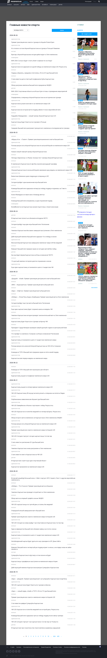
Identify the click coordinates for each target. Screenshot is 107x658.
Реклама (84, 647)
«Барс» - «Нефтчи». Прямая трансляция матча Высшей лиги (30, 291)
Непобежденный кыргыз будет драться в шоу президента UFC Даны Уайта (36, 541)
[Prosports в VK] (13, 651)
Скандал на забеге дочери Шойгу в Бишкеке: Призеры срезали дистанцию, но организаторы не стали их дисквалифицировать (87, 199)
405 (58, 636)
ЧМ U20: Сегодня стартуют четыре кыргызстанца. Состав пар (31, 436)
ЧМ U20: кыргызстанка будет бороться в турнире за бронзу (30, 585)
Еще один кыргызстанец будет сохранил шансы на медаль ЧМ (31, 309)
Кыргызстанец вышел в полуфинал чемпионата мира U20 (30, 376)
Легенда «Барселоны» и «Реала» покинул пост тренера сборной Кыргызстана (36, 158)
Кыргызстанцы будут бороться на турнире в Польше (28, 122)
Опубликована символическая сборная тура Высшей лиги (30, 399)
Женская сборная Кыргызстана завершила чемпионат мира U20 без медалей (36, 243)
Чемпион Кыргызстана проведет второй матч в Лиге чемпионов (33, 492)
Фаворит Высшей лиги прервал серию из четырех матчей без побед (33, 249)
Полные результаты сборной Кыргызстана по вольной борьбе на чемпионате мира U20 (40, 145)
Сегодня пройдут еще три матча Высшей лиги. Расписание (30, 303)
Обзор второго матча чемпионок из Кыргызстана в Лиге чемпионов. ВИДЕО (36, 418)
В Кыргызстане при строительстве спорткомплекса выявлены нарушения (35, 628)
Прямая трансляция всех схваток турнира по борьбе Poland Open (32, 42)
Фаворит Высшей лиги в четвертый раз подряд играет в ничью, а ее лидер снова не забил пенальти (41, 548)
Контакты (19, 647)
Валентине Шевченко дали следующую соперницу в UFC (30, 176)
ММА (28, 4)
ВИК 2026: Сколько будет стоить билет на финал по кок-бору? (31, 61)
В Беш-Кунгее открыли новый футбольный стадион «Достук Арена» (87, 126)
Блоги (31, 1)
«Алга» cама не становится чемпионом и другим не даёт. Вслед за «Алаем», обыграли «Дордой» (87, 277)
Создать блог (88, 34)
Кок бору (16, 4)
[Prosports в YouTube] (19, 651)
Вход (95, 1)
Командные (53, 4)
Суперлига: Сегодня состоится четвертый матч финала (86, 226)
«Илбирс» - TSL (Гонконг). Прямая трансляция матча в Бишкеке (32, 486)
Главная (26, 1)
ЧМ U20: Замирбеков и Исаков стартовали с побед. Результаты (32, 405)
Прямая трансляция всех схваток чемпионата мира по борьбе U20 (33, 430)
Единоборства (36, 4)
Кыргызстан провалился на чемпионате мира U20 (27, 467)
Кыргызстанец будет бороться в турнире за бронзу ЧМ (29, 321)
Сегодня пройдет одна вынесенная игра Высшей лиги (29, 182)
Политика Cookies (57, 647)
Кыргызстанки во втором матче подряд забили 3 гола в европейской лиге (35, 110)
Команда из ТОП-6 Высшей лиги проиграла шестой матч (30, 370)
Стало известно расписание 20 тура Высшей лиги (27, 442)
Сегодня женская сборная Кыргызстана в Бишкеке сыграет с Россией (87, 151)
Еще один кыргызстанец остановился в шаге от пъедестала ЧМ (32, 267)
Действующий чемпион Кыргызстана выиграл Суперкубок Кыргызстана (35, 568)
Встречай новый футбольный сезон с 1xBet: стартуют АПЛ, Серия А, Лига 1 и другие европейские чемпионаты (43, 479)
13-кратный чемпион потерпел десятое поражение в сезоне (31, 261)
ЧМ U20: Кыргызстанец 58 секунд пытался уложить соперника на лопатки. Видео (38, 393)
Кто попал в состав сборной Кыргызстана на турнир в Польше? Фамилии (35, 48)
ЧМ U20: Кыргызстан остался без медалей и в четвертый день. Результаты (36, 412)
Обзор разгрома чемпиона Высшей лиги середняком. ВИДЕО (31, 85)
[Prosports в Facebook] (7, 651)
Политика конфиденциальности (72, 647)
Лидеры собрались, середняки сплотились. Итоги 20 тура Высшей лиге (34, 73)
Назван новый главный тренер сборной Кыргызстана (29, 152)
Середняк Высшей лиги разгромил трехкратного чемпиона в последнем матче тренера (40, 128)
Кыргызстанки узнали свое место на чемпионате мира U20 (30, 104)
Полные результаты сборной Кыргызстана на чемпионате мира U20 (33, 424)
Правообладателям (46, 647)
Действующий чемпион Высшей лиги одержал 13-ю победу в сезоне (34, 237)
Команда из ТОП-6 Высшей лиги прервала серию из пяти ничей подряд (34, 352)
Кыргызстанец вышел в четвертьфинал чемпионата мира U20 (32, 387)
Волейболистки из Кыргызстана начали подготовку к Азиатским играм (34, 207)
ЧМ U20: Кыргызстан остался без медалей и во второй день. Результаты (35, 609)
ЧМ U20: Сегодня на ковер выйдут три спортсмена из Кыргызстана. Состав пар (37, 523)
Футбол (9, 4)
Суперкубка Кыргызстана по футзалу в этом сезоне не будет (31, 555)
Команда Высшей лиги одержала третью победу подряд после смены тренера (37, 616)
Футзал (23, 4)
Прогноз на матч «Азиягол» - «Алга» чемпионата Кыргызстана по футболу (87, 77)
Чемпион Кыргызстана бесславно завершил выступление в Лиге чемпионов (36, 230)
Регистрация (88, 1)
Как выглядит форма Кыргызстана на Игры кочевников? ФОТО (32, 255)
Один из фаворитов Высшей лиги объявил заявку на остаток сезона (33, 529)
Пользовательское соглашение (31, 647)
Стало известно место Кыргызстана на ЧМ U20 (26, 454)
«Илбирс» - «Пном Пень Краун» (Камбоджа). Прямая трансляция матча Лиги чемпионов (40, 297)
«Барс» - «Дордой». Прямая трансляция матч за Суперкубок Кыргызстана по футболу (39, 579)
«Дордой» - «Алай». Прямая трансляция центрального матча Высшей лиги (35, 279)
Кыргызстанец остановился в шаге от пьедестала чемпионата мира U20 (35, 535)
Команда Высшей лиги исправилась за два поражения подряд (31, 201)
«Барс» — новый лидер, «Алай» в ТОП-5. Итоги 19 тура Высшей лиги (33, 591)
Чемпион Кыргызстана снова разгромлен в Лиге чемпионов (31, 448)
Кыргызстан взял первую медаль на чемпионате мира (29, 358)
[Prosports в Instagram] (16, 651)
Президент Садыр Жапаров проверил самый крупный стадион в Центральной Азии (39, 328)
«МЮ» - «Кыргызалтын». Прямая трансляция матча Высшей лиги (32, 285)
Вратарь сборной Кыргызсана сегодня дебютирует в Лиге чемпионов (34, 54)
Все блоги (94, 287)
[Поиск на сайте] (99, 1)
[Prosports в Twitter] (10, 651)
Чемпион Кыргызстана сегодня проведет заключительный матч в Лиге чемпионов (38, 315)
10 (48, 636)
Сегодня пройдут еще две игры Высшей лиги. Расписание (30, 224)
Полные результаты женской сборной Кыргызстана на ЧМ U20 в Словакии (36, 346)
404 (54, 636)
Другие (60, 4)
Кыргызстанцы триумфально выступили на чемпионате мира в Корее (34, 561)
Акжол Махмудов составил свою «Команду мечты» (28, 195)
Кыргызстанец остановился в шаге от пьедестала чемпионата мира (33, 340)
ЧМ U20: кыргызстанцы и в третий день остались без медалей (31, 504)
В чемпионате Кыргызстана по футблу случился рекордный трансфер (34, 164)
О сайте (12, 647)
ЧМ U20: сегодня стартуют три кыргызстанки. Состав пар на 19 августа (34, 622)
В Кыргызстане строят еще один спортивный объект (28, 461)
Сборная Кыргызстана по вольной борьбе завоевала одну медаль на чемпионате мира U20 (41, 170)
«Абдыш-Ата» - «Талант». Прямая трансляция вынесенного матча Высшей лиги (37, 139)
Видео (42, 1)
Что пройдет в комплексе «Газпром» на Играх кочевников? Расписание (35, 334)
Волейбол (45, 4)
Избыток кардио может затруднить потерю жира (87, 102)
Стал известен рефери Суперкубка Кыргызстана (27, 603)
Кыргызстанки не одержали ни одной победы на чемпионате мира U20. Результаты (39, 67)
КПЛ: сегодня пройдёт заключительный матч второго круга (86, 174)
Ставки (36, 1)
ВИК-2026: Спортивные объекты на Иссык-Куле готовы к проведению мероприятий (39, 91)
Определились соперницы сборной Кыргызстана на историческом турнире (36, 97)
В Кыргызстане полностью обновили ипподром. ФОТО (29, 218)
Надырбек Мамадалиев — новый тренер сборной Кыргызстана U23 (33, 116)
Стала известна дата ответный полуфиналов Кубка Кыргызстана (32, 79)
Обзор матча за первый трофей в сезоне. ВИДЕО (27, 498)
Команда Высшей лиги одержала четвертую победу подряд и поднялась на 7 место (38, 188)
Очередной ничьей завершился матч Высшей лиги (28, 511)
